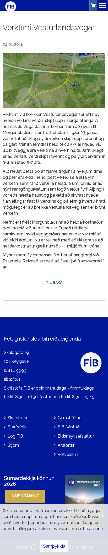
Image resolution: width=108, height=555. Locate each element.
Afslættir (66, 445)
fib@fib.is (12, 379)
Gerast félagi (70, 417)
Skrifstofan (18, 417)
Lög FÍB (15, 436)
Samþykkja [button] (54, 546)
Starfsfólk (17, 426)
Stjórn (13, 445)
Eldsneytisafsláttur (76, 436)
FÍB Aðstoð (69, 426)
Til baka (54, 283)
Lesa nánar (93, 528)
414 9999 (17, 370)
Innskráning (25, 495)
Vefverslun (68, 454)
